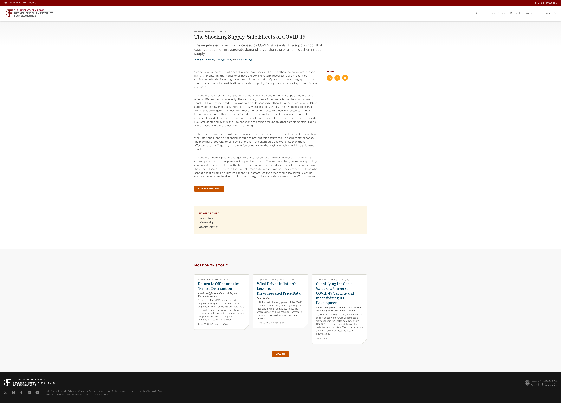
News (548, 13)
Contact (115, 391)
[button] (555, 13)
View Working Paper (209, 189)
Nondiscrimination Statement (143, 391)
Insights (527, 13)
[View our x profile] (5, 393)
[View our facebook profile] (21, 393)
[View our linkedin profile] (29, 393)
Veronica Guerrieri (204, 60)
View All (280, 354)
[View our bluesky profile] (13, 393)
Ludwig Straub (223, 60)
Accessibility (163, 391)
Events (538, 13)
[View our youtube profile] (37, 393)
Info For (539, 3)
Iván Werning (244, 60)
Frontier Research (58, 391)
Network (490, 13)
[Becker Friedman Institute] (237, 13)
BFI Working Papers (86, 391)
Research (515, 13)
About (479, 13)
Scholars (502, 13)
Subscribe (551, 3)
